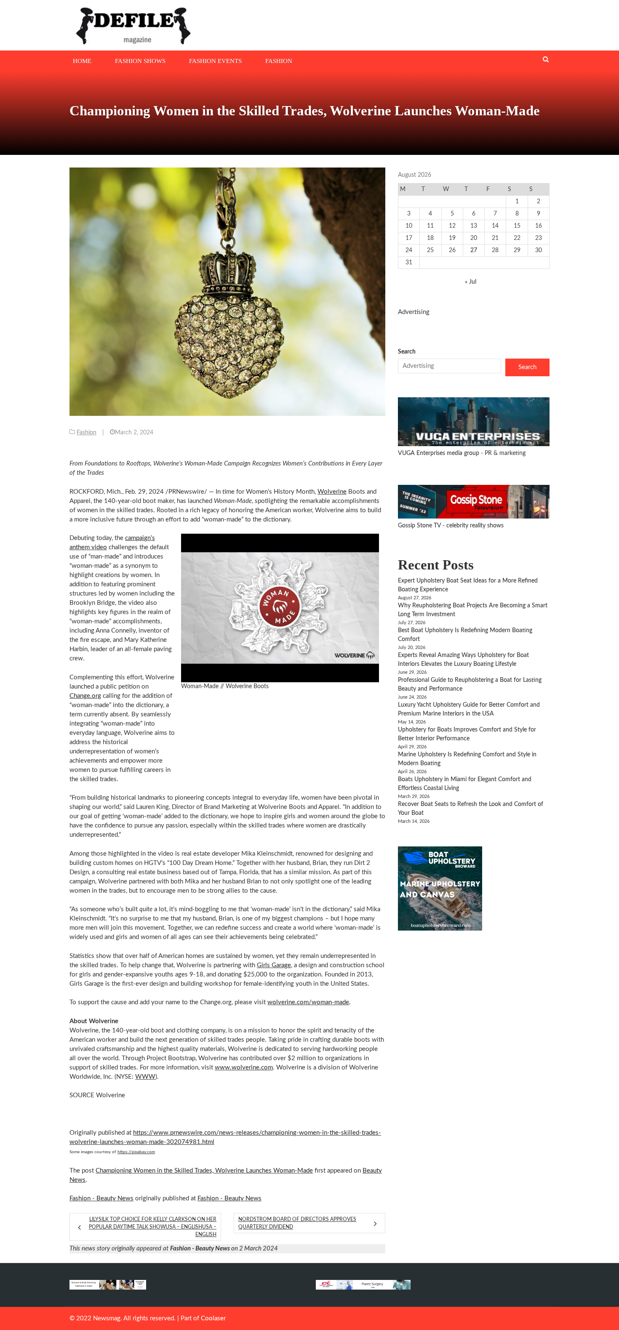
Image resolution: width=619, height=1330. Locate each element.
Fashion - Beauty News (101, 1198)
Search (407, 352)
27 (473, 250)
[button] (280, 608)
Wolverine (332, 492)
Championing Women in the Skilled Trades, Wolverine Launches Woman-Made (204, 1171)
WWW (145, 1077)
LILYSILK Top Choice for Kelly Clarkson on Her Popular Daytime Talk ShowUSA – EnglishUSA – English (152, 1227)
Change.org (85, 696)
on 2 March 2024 (224, 1248)
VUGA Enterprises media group (439, 453)
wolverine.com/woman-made (308, 1002)
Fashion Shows (140, 61)
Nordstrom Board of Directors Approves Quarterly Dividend (297, 1223)
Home (82, 61)
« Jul (470, 282)
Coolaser (213, 1318)
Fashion (278, 61)
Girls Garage (274, 965)
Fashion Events (215, 61)
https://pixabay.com (136, 1152)
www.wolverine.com (244, 1067)
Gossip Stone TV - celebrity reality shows (451, 526)
